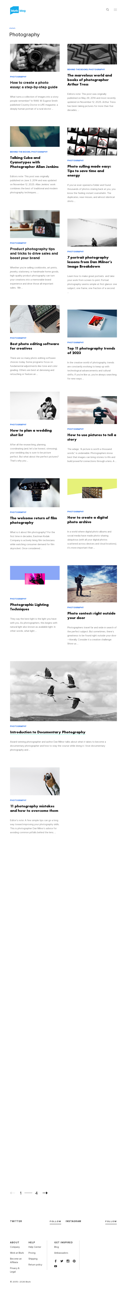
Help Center (34, 1247)
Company (15, 1247)
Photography (24, 35)
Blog (56, 1247)
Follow (55, 1221)
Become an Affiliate (16, 1261)
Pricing (31, 1253)
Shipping (32, 1259)
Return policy (35, 1264)
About (15, 1242)
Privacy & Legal (15, 1270)
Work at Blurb (17, 1253)
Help (31, 1242)
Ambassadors (61, 1253)
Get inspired (63, 1242)
